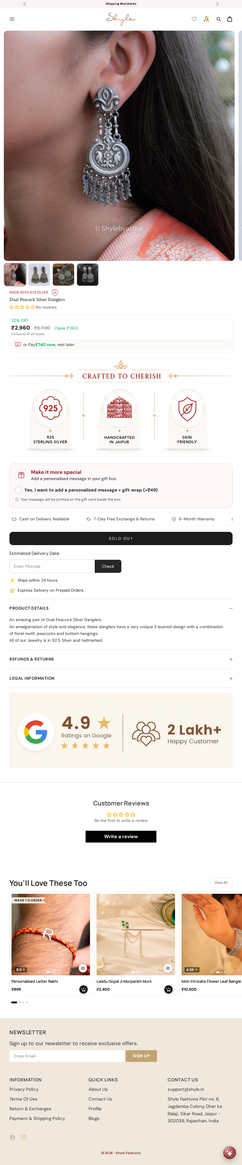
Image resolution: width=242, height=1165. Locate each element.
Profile (95, 1109)
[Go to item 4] (87, 274)
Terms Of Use (23, 1099)
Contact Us (100, 1099)
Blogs (94, 1118)
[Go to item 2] (39, 274)
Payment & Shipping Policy (37, 1118)
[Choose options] (83, 968)
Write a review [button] (121, 836)
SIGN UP (141, 1055)
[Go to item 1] (15, 274)
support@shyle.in (186, 1089)
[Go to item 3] (63, 274)
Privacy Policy (23, 1089)
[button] (22, 307)
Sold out (121, 538)
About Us (98, 1089)
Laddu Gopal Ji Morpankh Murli (124, 981)
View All (221, 882)
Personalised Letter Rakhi (35, 981)
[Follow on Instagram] (24, 1137)
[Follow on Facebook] (12, 1137)
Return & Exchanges (30, 1109)
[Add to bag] (83, 989)
